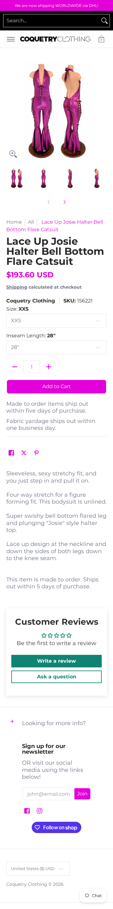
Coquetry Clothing (30, 301)
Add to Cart (56, 386)
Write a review (56, 661)
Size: (17, 309)
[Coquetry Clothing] (55, 39)
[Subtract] (14, 366)
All (31, 222)
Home (14, 222)
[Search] (105, 20)
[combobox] (51, 20)
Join (82, 794)
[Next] (102, 111)
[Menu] (10, 39)
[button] (101, 39)
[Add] (48, 366)
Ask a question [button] (56, 677)
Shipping (16, 287)
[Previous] (11, 111)
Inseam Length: (31, 336)
